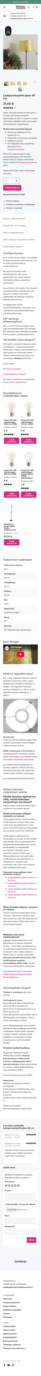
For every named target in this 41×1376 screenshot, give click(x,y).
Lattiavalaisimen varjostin (14, 374)
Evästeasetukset (10, 1340)
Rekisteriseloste (10, 1333)
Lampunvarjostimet (17, 13)
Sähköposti (10, 1226)
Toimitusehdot (9, 1326)
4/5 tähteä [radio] (15, 1185)
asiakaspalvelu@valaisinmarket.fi (18, 1287)
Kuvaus (6, 218)
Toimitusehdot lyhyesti (13, 246)
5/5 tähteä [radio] (18, 1185)
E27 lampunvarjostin (12, 368)
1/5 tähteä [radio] (6, 1185)
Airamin (17, 358)
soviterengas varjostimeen (19, 756)
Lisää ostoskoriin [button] (12, 440)
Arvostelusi (10, 1181)
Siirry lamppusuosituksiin (16, 148)
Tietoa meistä (9, 1329)
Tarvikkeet (7, 1317)
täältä (28, 1108)
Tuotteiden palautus (12, 1344)
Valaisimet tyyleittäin (12, 1309)
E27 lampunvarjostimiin (27, 162)
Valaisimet (7, 1298)
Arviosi (8, 1190)
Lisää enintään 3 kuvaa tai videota (20, 1204)
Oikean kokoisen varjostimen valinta (19, 239)
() (15, 107)
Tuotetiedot (8, 225)
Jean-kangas (20, 225)
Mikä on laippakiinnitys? (13, 232)
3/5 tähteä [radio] (12, 1185)
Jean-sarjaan (9, 257)
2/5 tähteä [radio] (9, 1185)
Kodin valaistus (9, 1306)
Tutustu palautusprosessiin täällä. (18, 1075)
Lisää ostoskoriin (12, 187)
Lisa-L (12, 382)
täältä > (31, 778)
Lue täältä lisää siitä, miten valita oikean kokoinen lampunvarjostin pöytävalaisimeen (17, 974)
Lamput (6, 1313)
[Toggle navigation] (4, 7)
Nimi (7, 1215)
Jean (6, 568)
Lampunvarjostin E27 (18, 16)
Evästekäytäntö (10, 1337)
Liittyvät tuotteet (18, 218)
